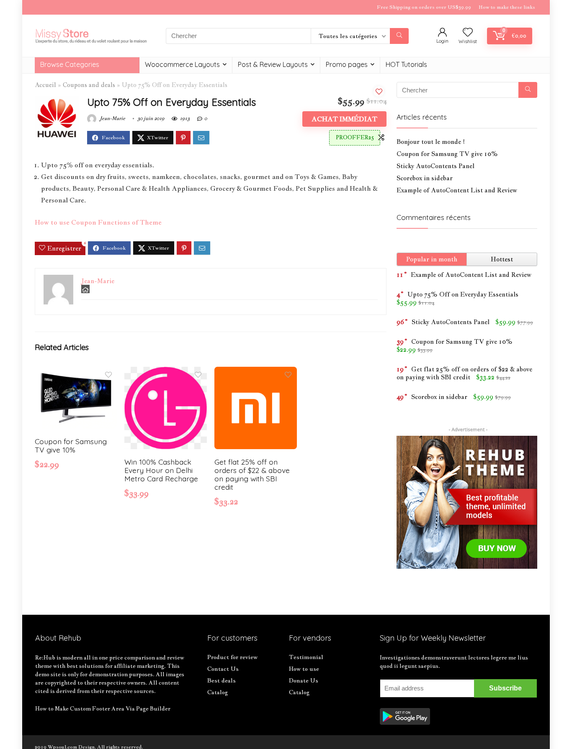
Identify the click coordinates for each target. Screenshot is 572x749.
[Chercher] (399, 36)
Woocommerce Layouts (182, 64)
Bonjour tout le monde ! (431, 142)
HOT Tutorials (406, 64)
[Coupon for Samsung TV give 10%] (76, 372)
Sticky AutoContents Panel (435, 166)
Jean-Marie (111, 118)
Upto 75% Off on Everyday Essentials (462, 294)
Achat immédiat (344, 119)
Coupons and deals (89, 85)
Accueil (45, 85)
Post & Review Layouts (273, 64)
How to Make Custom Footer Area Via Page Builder (102, 708)
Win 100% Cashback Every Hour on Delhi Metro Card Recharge (161, 470)
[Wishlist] (468, 32)
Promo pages (347, 64)
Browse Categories (69, 64)
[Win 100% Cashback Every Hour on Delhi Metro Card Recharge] (165, 372)
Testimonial (306, 657)
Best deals (221, 680)
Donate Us (303, 680)
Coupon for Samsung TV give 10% (71, 445)
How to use (304, 668)
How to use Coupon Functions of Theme (98, 222)
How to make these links (507, 7)
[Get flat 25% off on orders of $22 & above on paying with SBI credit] (255, 372)
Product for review (232, 657)
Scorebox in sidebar (425, 178)
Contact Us (223, 668)
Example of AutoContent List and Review (457, 190)
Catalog (217, 692)
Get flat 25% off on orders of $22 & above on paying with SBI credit (252, 474)
